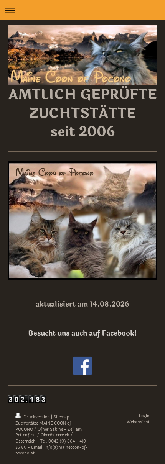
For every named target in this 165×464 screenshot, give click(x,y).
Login (144, 416)
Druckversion (36, 417)
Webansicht (138, 422)
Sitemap (61, 417)
